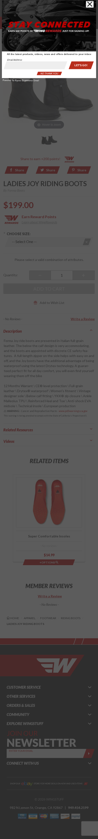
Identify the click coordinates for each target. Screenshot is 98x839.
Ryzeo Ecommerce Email (27, 80)
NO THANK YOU (49, 73)
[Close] (90, 4)
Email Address (15, 60)
